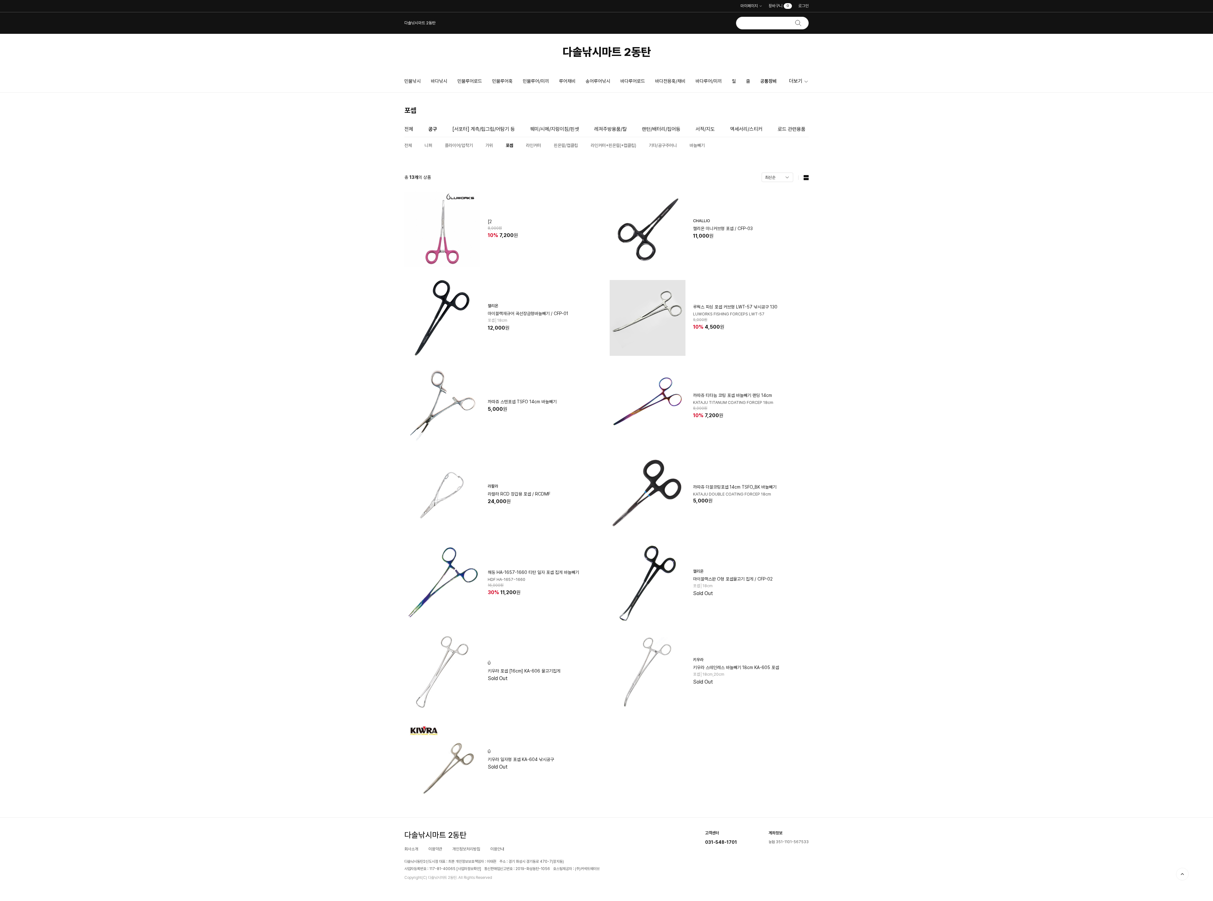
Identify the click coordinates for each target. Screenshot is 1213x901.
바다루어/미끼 (709, 81)
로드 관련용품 (792, 129)
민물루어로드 (469, 81)
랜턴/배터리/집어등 (661, 129)
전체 (408, 129)
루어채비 (567, 81)
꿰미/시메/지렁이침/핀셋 (554, 129)
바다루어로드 (632, 81)
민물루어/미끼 (536, 81)
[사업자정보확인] (468, 869)
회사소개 (411, 849)
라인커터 (533, 145)
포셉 (509, 145)
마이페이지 (749, 5)
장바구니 (779, 5)
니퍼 (428, 145)
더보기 (795, 81)
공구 (432, 129)
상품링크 (503, 229)
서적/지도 (705, 129)
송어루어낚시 (598, 81)
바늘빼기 (697, 145)
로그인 (803, 5)
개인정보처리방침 (466, 849)
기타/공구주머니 (663, 145)
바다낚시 (439, 81)
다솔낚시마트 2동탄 (607, 52)
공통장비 (768, 81)
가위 (489, 145)
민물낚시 (412, 81)
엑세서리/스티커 (746, 129)
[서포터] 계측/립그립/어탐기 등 (483, 129)
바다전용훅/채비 (670, 81)
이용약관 (435, 849)
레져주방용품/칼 (610, 129)
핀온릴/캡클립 (566, 145)
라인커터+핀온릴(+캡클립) (613, 145)
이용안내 (497, 849)
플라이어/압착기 (459, 145)
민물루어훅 (502, 81)
